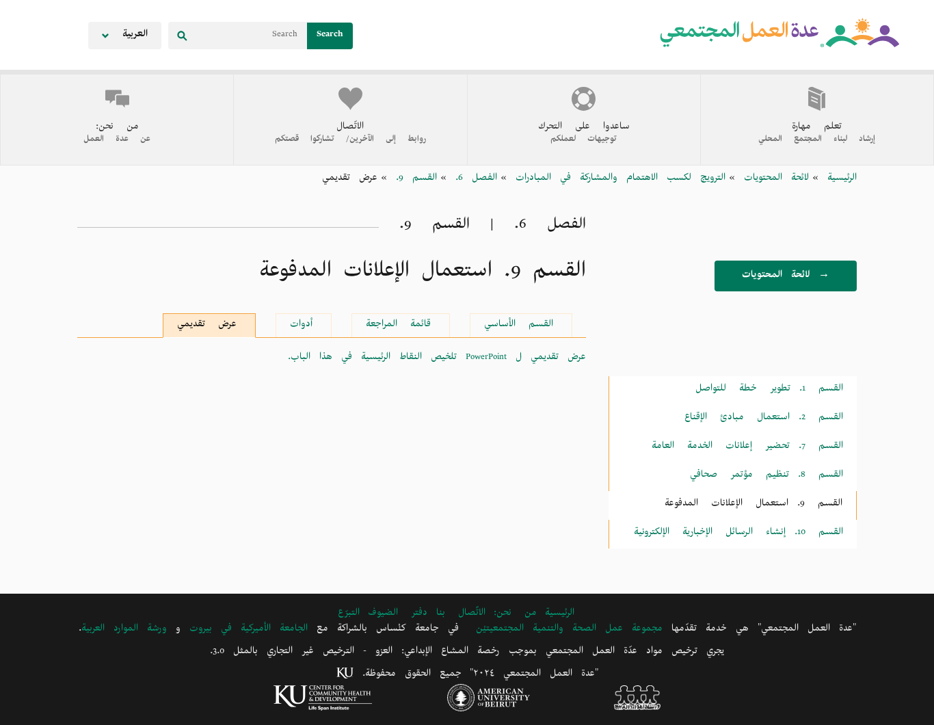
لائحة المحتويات (772, 179)
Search (330, 36)
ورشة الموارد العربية (124, 630)
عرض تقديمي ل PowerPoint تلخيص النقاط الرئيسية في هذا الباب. (437, 359)
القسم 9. (412, 179)
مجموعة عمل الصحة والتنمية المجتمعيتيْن (569, 630)
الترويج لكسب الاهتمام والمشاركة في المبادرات (616, 179)
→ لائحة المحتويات (785, 277)
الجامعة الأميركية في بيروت (248, 630)
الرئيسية (837, 179)
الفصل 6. (471, 179)
